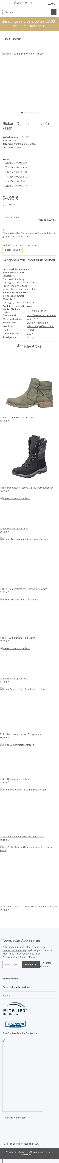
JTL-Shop (35, 1154)
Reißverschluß (46, 326)
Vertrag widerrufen (15, 1117)
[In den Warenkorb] (5, 50)
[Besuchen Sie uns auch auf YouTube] (5, 1126)
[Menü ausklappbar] (6, 3)
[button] (40, 3)
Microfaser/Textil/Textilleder (41, 315)
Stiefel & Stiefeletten (25, 143)
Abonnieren (31, 964)
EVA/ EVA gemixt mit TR (39, 322)
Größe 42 (17, 185)
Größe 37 (17, 162)
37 (28, 330)
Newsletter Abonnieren (46, 964)
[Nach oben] (1, 1161)
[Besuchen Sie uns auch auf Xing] (5, 1134)
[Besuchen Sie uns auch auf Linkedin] (5, 1137)
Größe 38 (17, 167)
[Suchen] (53, 12)
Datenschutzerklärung (14, 950)
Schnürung (33, 326)
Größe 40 (17, 176)
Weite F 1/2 (33, 319)
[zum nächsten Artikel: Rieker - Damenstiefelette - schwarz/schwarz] (29, 39)
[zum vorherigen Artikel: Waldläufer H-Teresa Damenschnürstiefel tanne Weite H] (23, 39)
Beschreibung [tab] (12, 249)
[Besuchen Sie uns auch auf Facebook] (5, 1123)
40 (33, 330)
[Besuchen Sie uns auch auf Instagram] (5, 1130)
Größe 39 (17, 172)
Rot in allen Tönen (36, 310)
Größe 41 (17, 181)
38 (30, 330)
